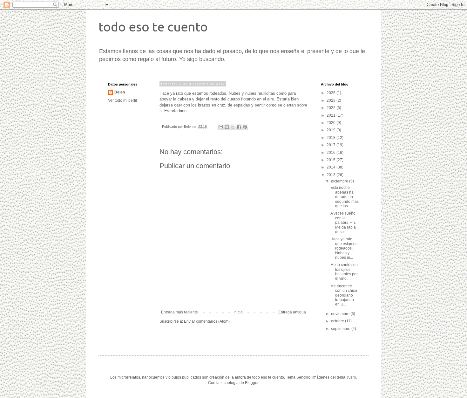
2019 (331, 130)
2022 (331, 108)
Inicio (238, 312)
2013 (331, 175)
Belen (119, 92)
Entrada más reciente (179, 312)
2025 (331, 93)
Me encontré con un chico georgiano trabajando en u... (343, 295)
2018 (331, 137)
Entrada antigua (292, 312)
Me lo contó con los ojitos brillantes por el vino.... (344, 272)
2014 (331, 167)
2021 (331, 115)
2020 (331, 122)
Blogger (251, 383)
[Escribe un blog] (227, 127)
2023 (331, 100)
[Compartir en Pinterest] (245, 127)
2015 (331, 160)
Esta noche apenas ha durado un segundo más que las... (344, 196)
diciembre (340, 181)
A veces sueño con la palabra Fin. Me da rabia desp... (343, 222)
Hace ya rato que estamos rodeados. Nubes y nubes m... (343, 248)
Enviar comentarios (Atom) (207, 321)
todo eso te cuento (153, 27)
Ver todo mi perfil (122, 100)
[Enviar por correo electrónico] (221, 127)
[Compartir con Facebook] (239, 127)
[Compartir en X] (233, 127)
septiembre (341, 328)
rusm (351, 377)
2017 (331, 145)
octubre (338, 321)
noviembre (340, 314)
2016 (331, 152)
